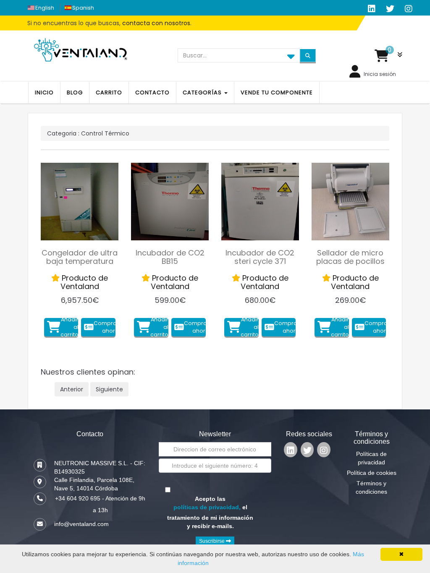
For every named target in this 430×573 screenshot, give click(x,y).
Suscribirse (212, 541)
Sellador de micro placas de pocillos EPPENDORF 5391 (350, 261)
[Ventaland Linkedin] (290, 451)
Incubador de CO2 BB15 (170, 256)
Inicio (44, 92)
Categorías (203, 92)
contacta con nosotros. (156, 23)
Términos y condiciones (371, 487)
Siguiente (109, 389)
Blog (75, 92)
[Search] (308, 55)
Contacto (152, 92)
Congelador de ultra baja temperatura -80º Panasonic (80, 261)
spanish (83, 8)
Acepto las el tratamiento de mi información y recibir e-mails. (210, 512)
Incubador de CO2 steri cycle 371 (259, 256)
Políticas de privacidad (371, 458)
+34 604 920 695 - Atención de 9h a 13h (100, 504)
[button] (388, 55)
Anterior (71, 389)
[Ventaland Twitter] (390, 9)
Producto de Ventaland (84, 282)
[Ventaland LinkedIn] (371, 9)
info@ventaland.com (81, 524)
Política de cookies (371, 472)
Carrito (109, 92)
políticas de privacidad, (207, 507)
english (44, 8)
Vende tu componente (277, 92)
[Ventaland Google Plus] (408, 9)
